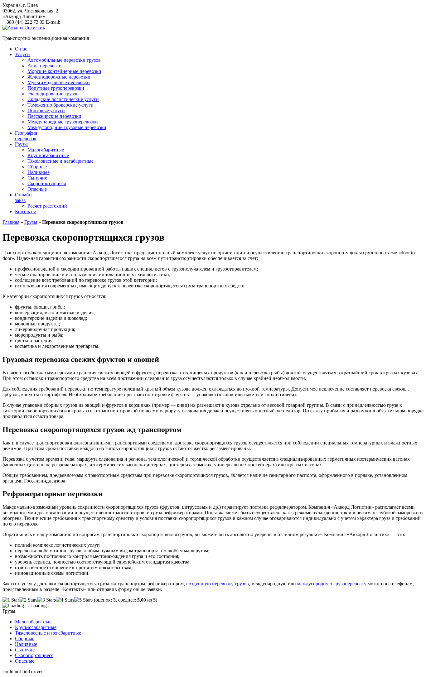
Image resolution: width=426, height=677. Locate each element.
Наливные (38, 172)
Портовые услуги (46, 110)
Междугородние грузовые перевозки (66, 127)
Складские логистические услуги (63, 99)
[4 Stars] (65, 600)
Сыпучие (37, 177)
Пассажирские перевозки (54, 116)
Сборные (37, 166)
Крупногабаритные (48, 155)
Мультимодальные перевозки (58, 82)
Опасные (37, 189)
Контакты (25, 211)
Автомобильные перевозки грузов (64, 60)
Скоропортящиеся (46, 183)
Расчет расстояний (47, 206)
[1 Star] (10, 600)
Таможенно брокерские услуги (60, 105)
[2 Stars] (28, 600)
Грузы (21, 144)
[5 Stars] (83, 600)
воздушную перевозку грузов (217, 583)
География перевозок (26, 135)
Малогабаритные (45, 149)
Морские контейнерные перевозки (64, 71)
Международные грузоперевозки (62, 121)
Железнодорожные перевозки (58, 76)
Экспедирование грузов (53, 93)
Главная (10, 222)
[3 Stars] (46, 600)
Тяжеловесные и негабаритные (60, 161)
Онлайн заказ (23, 197)
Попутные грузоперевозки (55, 88)
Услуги (22, 54)
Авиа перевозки (44, 65)
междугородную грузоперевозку (331, 583)
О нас (21, 48)
